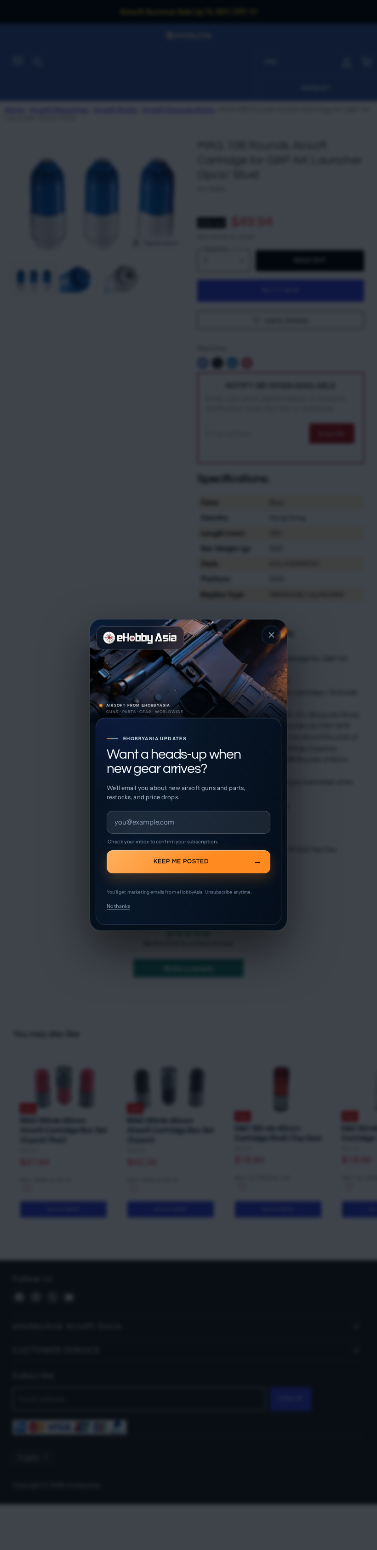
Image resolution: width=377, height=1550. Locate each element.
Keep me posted (181, 861)
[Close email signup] (271, 635)
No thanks (118, 906)
